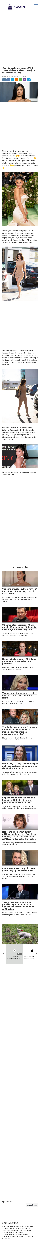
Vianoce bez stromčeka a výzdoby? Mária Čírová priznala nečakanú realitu (19, 695)
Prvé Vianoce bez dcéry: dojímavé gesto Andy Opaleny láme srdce (18, 869)
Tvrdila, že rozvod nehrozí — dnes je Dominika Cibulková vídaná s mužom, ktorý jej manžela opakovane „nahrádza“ (19, 731)
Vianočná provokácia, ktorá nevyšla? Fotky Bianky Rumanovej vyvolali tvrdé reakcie (19, 591)
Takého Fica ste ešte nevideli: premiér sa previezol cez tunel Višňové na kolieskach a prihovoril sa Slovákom (18, 905)
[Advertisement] (20, 40)
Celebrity (24, 76)
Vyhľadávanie (7, 1202)
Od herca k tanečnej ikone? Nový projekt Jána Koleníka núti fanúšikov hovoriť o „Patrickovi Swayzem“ (19, 627)
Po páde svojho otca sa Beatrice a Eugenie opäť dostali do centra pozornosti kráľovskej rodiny (18, 800)
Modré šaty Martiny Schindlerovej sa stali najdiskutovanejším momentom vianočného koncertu (20, 766)
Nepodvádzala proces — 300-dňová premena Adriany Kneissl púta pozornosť (19, 661)
